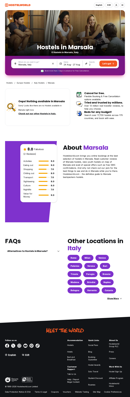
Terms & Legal (41, 392)
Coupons (55, 392)
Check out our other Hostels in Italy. (37, 113)
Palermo (75, 266)
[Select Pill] (116, 5)
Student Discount (95, 378)
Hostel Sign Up (115, 371)
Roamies (91, 385)
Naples (107, 282)
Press (111, 352)
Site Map (97, 392)
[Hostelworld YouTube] (25, 346)
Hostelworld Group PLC (114, 345)
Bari (105, 266)
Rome (73, 258)
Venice (102, 258)
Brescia (106, 274)
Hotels (70, 352)
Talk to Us (71, 374)
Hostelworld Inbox (114, 384)
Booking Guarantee (92, 358)
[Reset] (53, 64)
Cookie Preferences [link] (113, 392)
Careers (112, 358)
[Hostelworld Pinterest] (31, 346)
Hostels (70, 345)
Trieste (74, 274)
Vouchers (67, 392)
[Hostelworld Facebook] (7, 346)
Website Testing (82, 392)
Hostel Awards (94, 365)
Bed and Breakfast (71, 358)
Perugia (90, 274)
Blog (90, 352)
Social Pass (93, 345)
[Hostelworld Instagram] (19, 346)
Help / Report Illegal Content (73, 380)
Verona (91, 266)
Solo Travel (93, 371)
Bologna (75, 290)
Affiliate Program (116, 378)
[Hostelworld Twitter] (13, 346)
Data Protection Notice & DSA (18, 392)
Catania (109, 290)
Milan (87, 258)
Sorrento (92, 290)
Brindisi (91, 282)
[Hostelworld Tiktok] (38, 346)
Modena (75, 282)
